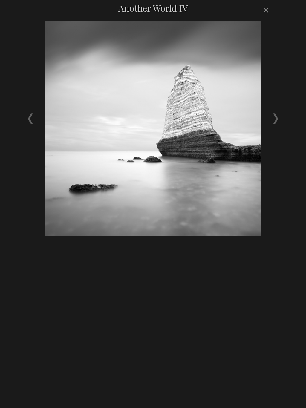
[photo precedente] (93, 113)
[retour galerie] (265, 10)
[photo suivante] (213, 113)
